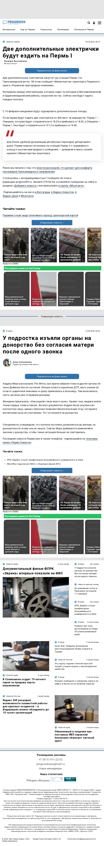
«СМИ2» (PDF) (73, 831)
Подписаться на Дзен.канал (52, 70)
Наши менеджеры (50, 768)
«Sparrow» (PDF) (86, 831)
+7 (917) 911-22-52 (51, 759)
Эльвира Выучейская (15, 61)
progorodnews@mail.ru (51, 764)
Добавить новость (25, 185)
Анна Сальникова (22, 362)
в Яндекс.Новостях (62, 192)
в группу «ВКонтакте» (71, 185)
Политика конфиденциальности (81, 839)
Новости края (12, 564)
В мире (9, 331)
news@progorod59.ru (52, 796)
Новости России (65, 660)
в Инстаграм (42, 192)
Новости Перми (13, 42)
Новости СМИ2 (11, 263)
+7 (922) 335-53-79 (60, 799)
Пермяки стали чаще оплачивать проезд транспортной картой (40, 215)
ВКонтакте (27, 195)
